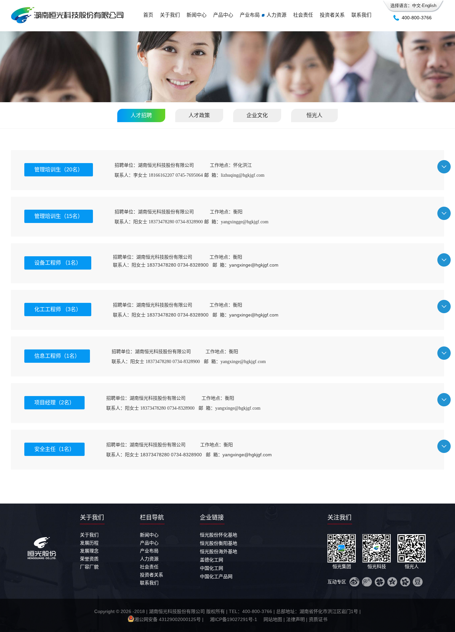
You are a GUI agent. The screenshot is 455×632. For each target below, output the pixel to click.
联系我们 (361, 15)
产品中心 (223, 15)
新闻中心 (197, 15)
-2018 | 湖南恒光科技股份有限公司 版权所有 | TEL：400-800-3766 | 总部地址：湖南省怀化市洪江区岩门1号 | (247, 611)
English (429, 5)
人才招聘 (141, 115)
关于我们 (170, 15)
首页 (148, 15)
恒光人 (314, 115)
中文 (416, 5)
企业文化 (257, 115)
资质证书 (318, 619)
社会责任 (303, 15)
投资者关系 (332, 15)
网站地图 (272, 619)
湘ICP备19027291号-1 (233, 619)
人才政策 (199, 115)
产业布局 (250, 15)
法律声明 (295, 619)
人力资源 (276, 15)
